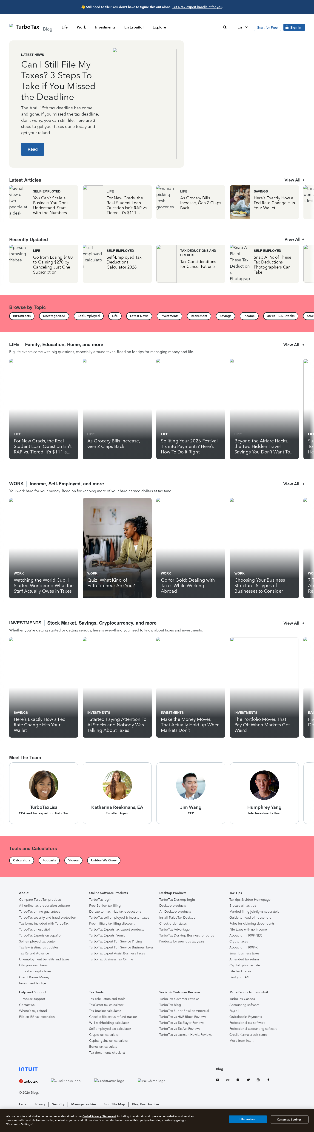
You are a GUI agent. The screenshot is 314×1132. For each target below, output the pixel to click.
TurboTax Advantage (174, 929)
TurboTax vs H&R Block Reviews (182, 1017)
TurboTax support (32, 999)
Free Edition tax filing (105, 906)
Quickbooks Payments (245, 1017)
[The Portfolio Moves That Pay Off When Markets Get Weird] (264, 687)
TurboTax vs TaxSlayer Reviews (181, 1023)
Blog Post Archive (145, 1104)
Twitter (248, 1080)
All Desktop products (175, 912)
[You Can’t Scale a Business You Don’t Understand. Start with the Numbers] (43, 202)
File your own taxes (33, 965)
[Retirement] (199, 316)
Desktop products (172, 906)
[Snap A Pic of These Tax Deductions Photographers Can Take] (264, 264)
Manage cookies (83, 1104)
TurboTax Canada (242, 999)
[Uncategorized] (54, 316)
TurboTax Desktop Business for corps (186, 935)
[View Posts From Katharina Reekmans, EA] (117, 793)
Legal (23, 1104)
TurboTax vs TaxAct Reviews (179, 1029)
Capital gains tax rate (244, 965)
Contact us (26, 1005)
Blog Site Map (114, 1104)
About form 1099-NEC (245, 935)
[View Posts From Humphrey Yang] (264, 793)
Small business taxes (244, 953)
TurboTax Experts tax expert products (116, 929)
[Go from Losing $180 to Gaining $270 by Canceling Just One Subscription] (43, 264)
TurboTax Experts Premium (108, 935)
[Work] (157, 487)
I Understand (248, 1119)
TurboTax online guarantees (39, 912)
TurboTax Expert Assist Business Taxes (117, 953)
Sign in (295, 27)
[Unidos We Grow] (104, 860)
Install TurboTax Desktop (177, 918)
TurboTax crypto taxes (35, 971)
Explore (159, 27)
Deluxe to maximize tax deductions (115, 912)
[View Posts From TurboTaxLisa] (43, 793)
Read (33, 149)
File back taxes (240, 971)
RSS (227, 1080)
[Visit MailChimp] (157, 1080)
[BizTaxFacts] (22, 316)
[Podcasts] (49, 860)
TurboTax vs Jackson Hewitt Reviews (185, 1035)
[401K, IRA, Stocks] (281, 316)
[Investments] (169, 316)
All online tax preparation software (44, 906)
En (240, 27)
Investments (105, 27)
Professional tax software (247, 1023)
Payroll (234, 1011)
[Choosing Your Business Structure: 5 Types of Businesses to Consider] (264, 548)
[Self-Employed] (88, 316)
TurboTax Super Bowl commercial (184, 1011)
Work (81, 27)
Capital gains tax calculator (108, 1041)
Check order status (173, 923)
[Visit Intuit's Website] (98, 1069)
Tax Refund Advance (34, 953)
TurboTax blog (170, 1005)
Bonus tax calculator (104, 1047)
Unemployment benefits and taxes (44, 959)
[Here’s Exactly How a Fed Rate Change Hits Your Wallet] (264, 202)
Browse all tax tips (242, 906)
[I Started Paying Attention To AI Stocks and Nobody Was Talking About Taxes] (117, 687)
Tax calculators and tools (107, 999)
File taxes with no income (248, 929)
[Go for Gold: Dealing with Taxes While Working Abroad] (190, 548)
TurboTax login (100, 900)
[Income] (249, 316)
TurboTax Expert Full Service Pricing (115, 941)
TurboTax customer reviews (179, 999)
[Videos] (73, 860)
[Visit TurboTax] (34, 1080)
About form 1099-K (243, 947)
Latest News (32, 55)
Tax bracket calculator (105, 1011)
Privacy (39, 1104)
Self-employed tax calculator (110, 1029)
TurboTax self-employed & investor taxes (119, 918)
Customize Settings (289, 1119)
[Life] (115, 316)
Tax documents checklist (107, 1053)
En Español (133, 27)
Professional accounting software (253, 1029)
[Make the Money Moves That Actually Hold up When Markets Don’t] (190, 687)
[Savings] (225, 316)
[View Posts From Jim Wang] (191, 793)
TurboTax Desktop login (177, 900)
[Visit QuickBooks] (71, 1080)
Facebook (238, 1080)
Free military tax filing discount (111, 923)
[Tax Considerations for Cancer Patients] (190, 264)
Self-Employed (46, 191)
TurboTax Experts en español (40, 935)
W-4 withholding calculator (109, 1023)
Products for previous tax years (181, 941)
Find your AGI (239, 977)
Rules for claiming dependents (251, 923)
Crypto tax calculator (104, 1035)
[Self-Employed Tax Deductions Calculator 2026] (117, 264)
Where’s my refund (33, 1011)
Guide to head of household (250, 918)
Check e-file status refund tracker (113, 1017)
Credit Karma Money (34, 977)
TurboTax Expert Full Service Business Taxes (121, 947)
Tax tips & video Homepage (250, 900)
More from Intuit (241, 1041)
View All (292, 180)
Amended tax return (244, 959)
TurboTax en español (34, 929)
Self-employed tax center (37, 941)
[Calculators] (22, 860)
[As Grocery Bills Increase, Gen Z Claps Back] (190, 202)
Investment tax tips (32, 983)
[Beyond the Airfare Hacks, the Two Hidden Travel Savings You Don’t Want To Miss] (264, 409)
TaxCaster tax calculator (106, 1005)
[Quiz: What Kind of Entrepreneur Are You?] (117, 548)
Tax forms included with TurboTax (44, 923)
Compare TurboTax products (40, 900)
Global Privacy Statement (99, 1116)
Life (65, 27)
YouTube (217, 1080)
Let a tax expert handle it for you (197, 7)
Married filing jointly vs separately (254, 912)
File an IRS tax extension (37, 1017)
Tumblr (268, 1080)
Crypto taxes (238, 941)
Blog (219, 1069)
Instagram (258, 1080)
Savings (261, 191)
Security (58, 1104)
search (225, 27)
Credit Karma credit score (248, 1035)
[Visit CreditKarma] (114, 1080)
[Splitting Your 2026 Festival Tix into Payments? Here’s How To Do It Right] (190, 409)
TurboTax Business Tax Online (111, 959)
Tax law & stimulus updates (38, 947)
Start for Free (267, 27)
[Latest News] (139, 316)
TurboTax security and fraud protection (47, 918)
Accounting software (244, 1005)
